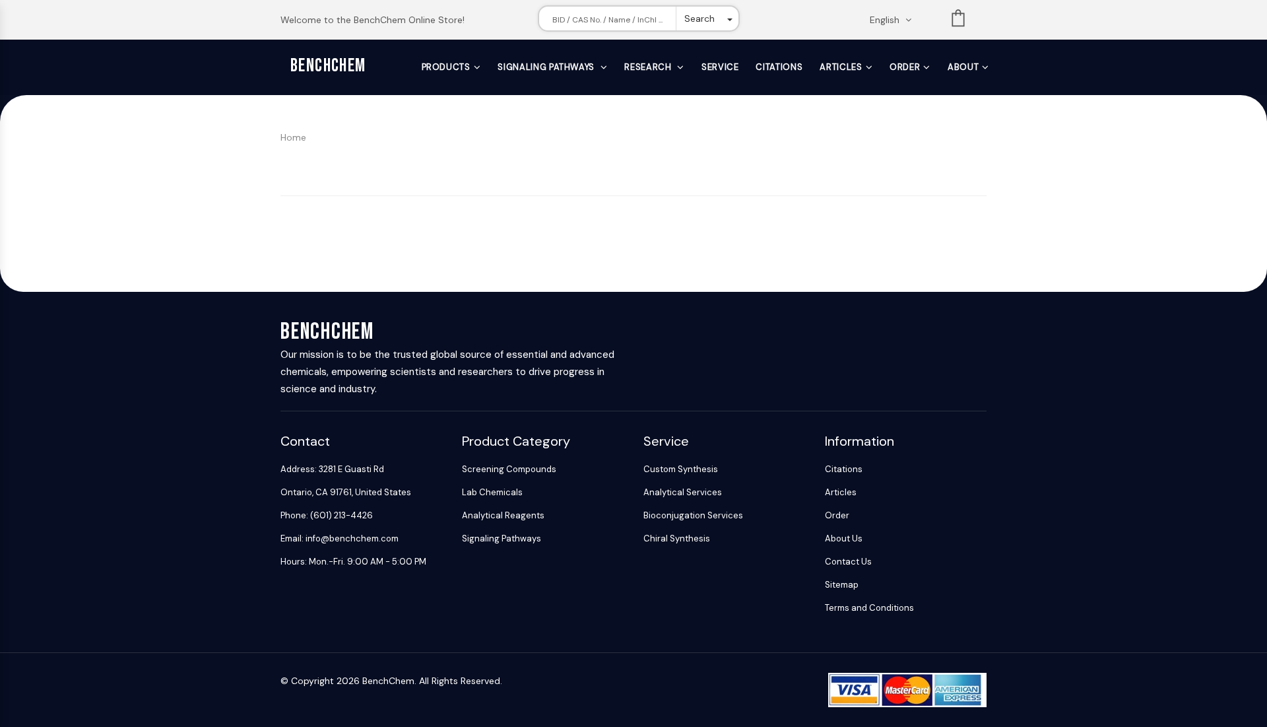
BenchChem (328, 66)
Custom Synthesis (680, 469)
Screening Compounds (509, 469)
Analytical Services (682, 492)
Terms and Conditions (869, 607)
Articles (841, 67)
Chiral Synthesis (676, 538)
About (963, 67)
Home (293, 137)
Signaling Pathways (547, 67)
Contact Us (848, 561)
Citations (779, 67)
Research (649, 67)
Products (446, 67)
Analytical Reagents (503, 515)
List (958, 21)
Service (720, 67)
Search (699, 18)
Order (905, 67)
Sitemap (842, 584)
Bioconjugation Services (693, 515)
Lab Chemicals (492, 492)
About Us (843, 538)
